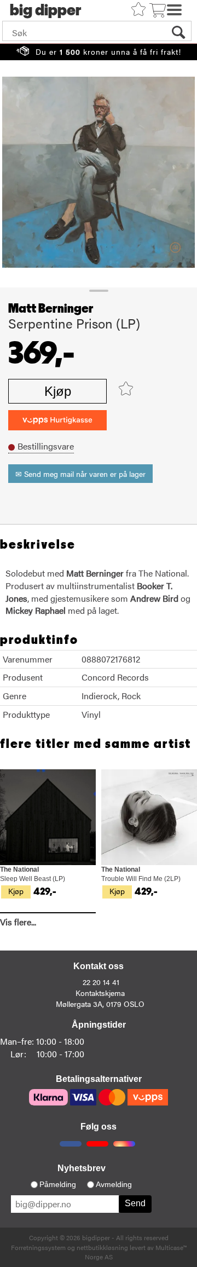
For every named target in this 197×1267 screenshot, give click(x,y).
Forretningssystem (38, 1247)
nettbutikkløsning (102, 1247)
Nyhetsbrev (81, 1168)
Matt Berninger (51, 308)
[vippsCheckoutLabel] (57, 420)
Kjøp (57, 391)
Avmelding (114, 1184)
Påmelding (57, 1184)
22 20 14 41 (101, 981)
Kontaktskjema (100, 992)
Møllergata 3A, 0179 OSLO (100, 1003)
